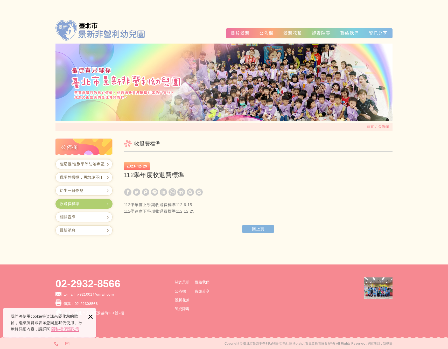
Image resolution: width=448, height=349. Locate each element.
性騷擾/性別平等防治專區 (82, 164)
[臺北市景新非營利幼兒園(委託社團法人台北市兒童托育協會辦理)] (100, 30)
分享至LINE (154, 192)
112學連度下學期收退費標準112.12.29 (159, 211)
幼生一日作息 (71, 190)
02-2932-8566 (87, 283)
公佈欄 (267, 33)
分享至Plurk (146, 192)
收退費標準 (70, 203)
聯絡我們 (349, 33)
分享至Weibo (181, 192)
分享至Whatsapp (172, 192)
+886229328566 (56, 343)
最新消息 (67, 230)
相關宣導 (67, 217)
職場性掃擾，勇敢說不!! (81, 177)
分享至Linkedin (163, 192)
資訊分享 (378, 33)
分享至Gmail (199, 192)
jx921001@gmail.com (95, 294)
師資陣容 (321, 33)
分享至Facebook (128, 192)
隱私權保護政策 (65, 329)
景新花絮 (292, 33)
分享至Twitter (137, 192)
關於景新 (240, 33)
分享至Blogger (190, 192)
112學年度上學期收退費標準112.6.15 (158, 205)
